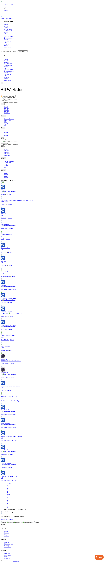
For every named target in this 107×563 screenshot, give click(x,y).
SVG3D (3, 390)
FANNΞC (3, 204)
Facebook (6, 533)
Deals (5, 42)
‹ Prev (9, 483)
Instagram (6, 534)
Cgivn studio (4, 454)
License (3, 116)
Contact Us (7, 558)
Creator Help (7, 555)
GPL (5, 122)
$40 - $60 (6, 110)
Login (5, 7)
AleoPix (3, 194)
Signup (6, 10)
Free (5, 33)
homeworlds (4, 228)
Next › (9, 494)
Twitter (6, 531)
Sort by (14, 180)
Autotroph (16, 561)
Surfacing (16, 401)
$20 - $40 (6, 108)
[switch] (15, 96)
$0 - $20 (6, 107)
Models (9, 194)
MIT (5, 125)
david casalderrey (5, 276)
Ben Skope (4, 302)
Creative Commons (9, 119)
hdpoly (2, 239)
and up (6, 130)
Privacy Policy (12, 519)
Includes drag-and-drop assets (10, 102)
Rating (2, 127)
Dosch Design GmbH (6, 401)
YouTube (6, 536)
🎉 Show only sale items (7, 96)
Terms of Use (4, 519)
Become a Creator (9, 4)
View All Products (9, 36)
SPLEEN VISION (6, 441)
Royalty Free (7, 120)
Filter (2, 138)
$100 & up (7, 113)
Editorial (6, 123)
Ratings (3, 170)
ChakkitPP (3, 218)
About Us (6, 542)
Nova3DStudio (5, 340)
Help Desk (7, 553)
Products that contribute (10, 99)
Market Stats (7, 547)
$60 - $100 (7, 111)
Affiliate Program (8, 544)
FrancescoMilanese (6, 289)
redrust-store (4, 316)
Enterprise (6, 545)
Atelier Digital (4, 363)
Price (2, 104)
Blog (5, 556)
